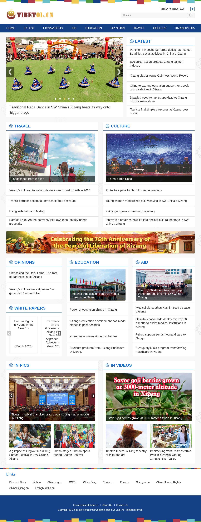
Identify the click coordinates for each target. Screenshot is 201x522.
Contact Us (122, 505)
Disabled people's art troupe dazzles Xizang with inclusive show (158, 99)
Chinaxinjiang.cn (19, 488)
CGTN (73, 482)
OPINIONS (118, 28)
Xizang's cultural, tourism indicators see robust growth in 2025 (49, 190)
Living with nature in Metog (26, 211)
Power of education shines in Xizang (93, 309)
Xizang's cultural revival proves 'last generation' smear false (32, 291)
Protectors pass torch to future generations (134, 190)
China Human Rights (168, 482)
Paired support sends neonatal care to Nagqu (161, 336)
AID (74, 28)
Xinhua (37, 482)
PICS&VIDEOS (53, 28)
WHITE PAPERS (30, 308)
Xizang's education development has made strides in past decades (98, 323)
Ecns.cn (124, 482)
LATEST (29, 28)
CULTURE (160, 28)
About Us (107, 505)
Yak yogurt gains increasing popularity (130, 211)
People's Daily (17, 482)
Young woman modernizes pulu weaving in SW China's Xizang (146, 200)
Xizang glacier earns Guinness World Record (159, 75)
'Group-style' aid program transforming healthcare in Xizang (161, 349)
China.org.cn (54, 482)
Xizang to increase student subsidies (93, 336)
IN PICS (21, 365)
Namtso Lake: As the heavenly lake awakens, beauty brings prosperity (48, 221)
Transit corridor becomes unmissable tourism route (42, 200)
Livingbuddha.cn (45, 488)
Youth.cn (108, 482)
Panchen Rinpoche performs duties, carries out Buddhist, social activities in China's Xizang (160, 51)
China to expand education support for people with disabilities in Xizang (160, 87)
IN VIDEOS (121, 365)
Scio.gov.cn (143, 482)
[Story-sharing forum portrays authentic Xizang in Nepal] (52, 374)
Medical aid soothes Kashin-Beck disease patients (163, 309)
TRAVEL (138, 28)
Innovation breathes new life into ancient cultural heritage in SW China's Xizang (147, 221)
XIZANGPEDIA (185, 28)
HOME (10, 28)
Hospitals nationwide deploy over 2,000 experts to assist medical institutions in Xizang (161, 323)
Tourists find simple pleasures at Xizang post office (159, 111)
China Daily (90, 482)
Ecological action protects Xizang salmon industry (156, 63)
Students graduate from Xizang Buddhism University (97, 349)
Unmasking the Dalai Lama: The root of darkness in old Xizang (33, 274)
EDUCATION (93, 28)
